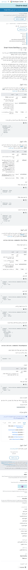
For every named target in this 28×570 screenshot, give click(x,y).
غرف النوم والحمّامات (23, 523)
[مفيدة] (18, 26)
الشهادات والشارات (24, 531)
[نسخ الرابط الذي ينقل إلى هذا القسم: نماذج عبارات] (18, 412)
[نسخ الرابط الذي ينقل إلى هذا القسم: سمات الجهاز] (18, 84)
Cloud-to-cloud (21, 6)
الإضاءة (25, 509)
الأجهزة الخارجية (24, 525)
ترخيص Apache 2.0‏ (4, 463)
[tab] (24, 422)
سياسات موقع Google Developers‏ (10, 464)
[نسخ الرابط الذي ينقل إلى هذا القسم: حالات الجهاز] (18, 141)
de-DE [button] (24, 422)
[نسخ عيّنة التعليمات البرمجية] (26, 123)
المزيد (5, 422)
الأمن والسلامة (24, 513)
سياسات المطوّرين (24, 544)
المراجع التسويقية (24, 533)
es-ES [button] (14, 422)
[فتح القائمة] (25, 1)
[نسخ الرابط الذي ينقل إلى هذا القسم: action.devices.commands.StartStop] (25, 242)
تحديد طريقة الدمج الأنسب (22, 489)
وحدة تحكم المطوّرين (23, 549)
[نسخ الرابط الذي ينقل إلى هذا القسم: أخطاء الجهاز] (18, 445)
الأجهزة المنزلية (24, 518)
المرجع (7, 23)
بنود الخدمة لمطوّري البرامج (22, 541)
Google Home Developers (22, 23)
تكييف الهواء (25, 511)
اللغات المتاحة (20, 418)
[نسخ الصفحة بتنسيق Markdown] (21, 50)
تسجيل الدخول (4, 1)
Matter (25, 474)
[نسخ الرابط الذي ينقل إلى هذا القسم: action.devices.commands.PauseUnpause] (25, 347)
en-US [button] (19, 422)
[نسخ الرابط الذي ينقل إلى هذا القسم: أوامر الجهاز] (19, 230)
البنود (26, 563)
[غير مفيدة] (16, 26)
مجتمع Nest (24, 558)
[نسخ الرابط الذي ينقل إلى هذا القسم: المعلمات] (22, 248)
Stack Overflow (23, 556)
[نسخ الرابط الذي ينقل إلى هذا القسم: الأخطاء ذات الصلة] (18, 398)
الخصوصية (22, 563)
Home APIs (24, 498)
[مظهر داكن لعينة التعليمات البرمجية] (24, 123)
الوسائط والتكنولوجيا (23, 516)
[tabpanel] (14, 432)
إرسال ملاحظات (22, 29)
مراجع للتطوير (24, 535)
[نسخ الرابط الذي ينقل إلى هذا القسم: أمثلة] (24, 117)
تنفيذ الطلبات (14, 91)
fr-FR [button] (9, 422)
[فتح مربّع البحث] (8, 1)
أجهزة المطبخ (25, 520)
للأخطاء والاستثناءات (14, 448)
